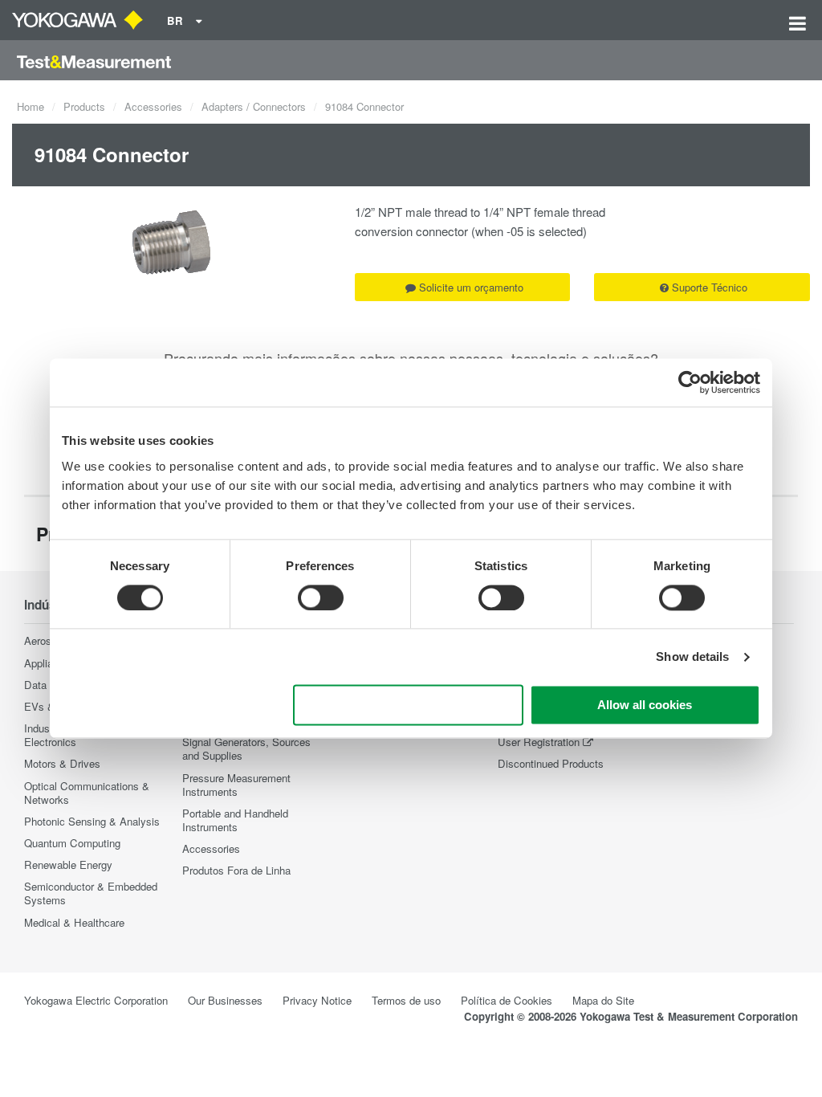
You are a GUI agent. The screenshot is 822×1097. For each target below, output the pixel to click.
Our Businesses (225, 1000)
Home (30, 106)
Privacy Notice (317, 1000)
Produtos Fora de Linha (236, 870)
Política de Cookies (506, 1000)
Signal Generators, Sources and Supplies (246, 748)
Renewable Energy (68, 864)
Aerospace (49, 640)
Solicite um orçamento (471, 287)
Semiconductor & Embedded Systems (90, 893)
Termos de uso (406, 1000)
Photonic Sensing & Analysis (92, 821)
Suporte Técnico (709, 287)
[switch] (321, 597)
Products (84, 106)
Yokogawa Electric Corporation (96, 1000)
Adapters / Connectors (253, 106)
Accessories (153, 106)
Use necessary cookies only (408, 705)
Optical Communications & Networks (86, 792)
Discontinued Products (551, 763)
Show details (692, 656)
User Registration (539, 741)
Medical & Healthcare (74, 922)
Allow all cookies (644, 705)
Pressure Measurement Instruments (236, 784)
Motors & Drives (62, 763)
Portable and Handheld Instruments (235, 819)
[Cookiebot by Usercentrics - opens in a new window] (690, 382)
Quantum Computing (72, 842)
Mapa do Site (603, 1000)
